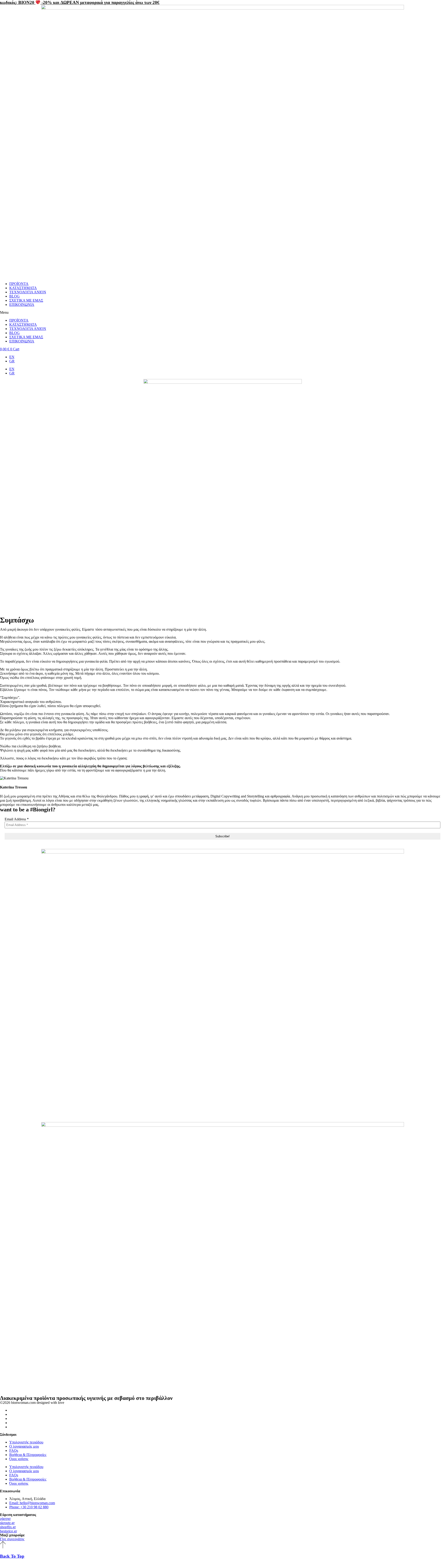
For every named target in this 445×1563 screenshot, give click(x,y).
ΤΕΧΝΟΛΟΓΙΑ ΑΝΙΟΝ (27, 292)
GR (12, 361)
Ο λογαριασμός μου (24, 1446)
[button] (222, 312)
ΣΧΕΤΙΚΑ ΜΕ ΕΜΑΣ (26, 300)
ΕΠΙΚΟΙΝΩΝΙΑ (21, 305)
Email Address (17, 819)
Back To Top (12, 1556)
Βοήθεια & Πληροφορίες (27, 1455)
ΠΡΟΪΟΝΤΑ (19, 284)
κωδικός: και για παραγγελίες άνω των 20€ (79, 2)
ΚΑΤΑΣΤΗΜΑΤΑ (23, 288)
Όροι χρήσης (18, 1459)
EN (11, 357)
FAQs (13, 1450)
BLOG (14, 296)
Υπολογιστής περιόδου (26, 1442)
